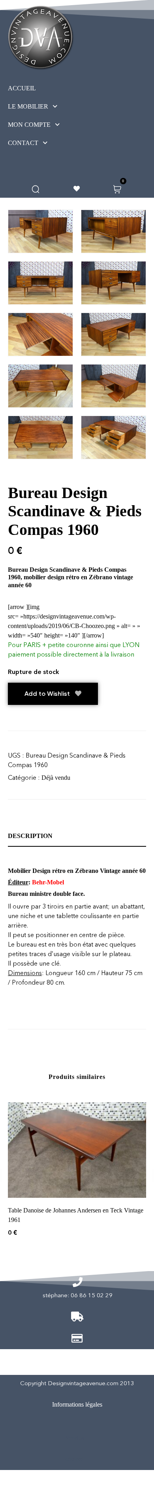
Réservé (73, 1459)
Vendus (74, 1437)
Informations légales (77, 1404)
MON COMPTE (29, 124)
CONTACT (23, 142)
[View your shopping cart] (117, 188)
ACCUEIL (22, 88)
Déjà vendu (55, 777)
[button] (47, 106)
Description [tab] (30, 835)
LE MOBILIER (28, 106)
